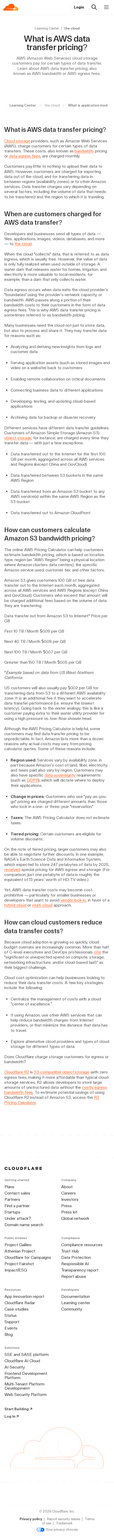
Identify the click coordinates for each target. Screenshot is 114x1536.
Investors (69, 1199)
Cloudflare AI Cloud (22, 1360)
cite (97, 952)
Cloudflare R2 (16, 1072)
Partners (12, 1199)
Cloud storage (17, 140)
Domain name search (24, 1224)
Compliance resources (82, 1244)
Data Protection (76, 1257)
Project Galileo (18, 1244)
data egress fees (24, 155)
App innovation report (24, 1296)
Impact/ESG (16, 1270)
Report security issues (63, 1519)
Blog (9, 1334)
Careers (68, 1193)
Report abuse (73, 1276)
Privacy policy (31, 1519)
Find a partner (17, 1205)
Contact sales (17, 1193)
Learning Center (47, 28)
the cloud (23, 243)
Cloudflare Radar (20, 1302)
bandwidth (84, 150)
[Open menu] (106, 7)
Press (66, 1205)
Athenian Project (20, 1251)
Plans (9, 1186)
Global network (75, 1218)
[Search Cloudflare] (94, 7)
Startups (12, 1212)
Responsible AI (75, 1263)
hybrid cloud (15, 905)
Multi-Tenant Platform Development (25, 1386)
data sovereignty (60, 775)
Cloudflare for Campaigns (28, 1257)
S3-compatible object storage (61, 1072)
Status (11, 1315)
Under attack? (18, 1218)
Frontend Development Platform (26, 1375)
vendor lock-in (73, 900)
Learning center (75, 1302)
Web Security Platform (26, 1394)
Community (71, 1309)
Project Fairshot (19, 1263)
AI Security (15, 1367)
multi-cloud (42, 905)
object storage (17, 437)
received (12, 869)
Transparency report (79, 1270)
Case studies (17, 1309)
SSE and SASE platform (27, 1354)
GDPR (32, 780)
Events (11, 1328)
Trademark (64, 1523)
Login (79, 7)
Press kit (69, 1212)
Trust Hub (70, 1251)
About (67, 1186)
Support (12, 1321)
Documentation (75, 1296)
